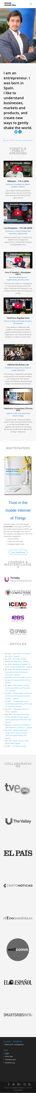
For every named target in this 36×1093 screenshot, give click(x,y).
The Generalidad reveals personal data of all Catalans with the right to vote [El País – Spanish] (18, 703)
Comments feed (10, 1060)
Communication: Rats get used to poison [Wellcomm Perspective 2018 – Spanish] (17, 688)
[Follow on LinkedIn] (20, 131)
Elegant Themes (18, 1088)
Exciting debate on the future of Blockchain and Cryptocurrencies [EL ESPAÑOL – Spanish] (18, 695)
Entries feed (9, 1056)
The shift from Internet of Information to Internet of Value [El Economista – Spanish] (17, 672)
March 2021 (9, 1044)
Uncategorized (19, 1044)
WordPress (19, 1090)
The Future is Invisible (19, 746)
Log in (7, 1053)
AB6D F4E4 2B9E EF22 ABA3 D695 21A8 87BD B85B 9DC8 (18, 140)
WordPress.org (10, 1063)
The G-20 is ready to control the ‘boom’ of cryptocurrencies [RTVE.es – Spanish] (18, 680)
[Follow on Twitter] (16, 131)
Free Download (18, 552)
